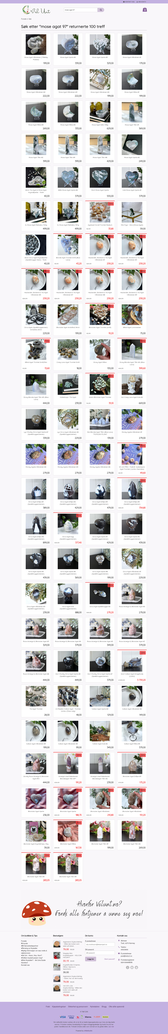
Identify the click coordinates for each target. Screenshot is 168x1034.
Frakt (48, 1006)
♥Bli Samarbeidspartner (29, 946)
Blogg (104, 1006)
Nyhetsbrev (94, 1006)
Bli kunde (24, 943)
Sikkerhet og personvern (78, 1006)
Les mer (111, 1026)
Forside (24, 19)
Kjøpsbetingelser (59, 1006)
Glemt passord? (109, 959)
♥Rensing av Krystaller (29, 948)
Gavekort (24, 962)
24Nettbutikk (88, 1031)
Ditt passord (89, 949)
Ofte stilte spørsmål (116, 1006)
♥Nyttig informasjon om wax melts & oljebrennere (34, 951)
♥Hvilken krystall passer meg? (32, 958)
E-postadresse (90, 941)
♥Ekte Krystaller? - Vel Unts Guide (33, 960)
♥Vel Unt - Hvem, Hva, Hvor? (31, 955)
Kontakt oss (25, 965)
